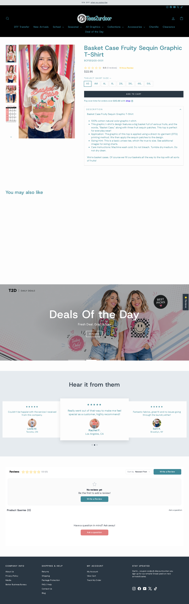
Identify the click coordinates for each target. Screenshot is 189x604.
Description (94, 109)
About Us (10, 571)
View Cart (91, 576)
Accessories (135, 27)
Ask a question (175, 510)
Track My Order (94, 580)
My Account (92, 571)
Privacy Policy (12, 576)
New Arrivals (41, 27)
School (57, 27)
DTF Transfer (21, 27)
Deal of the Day (94, 31)
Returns (45, 571)
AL (104, 83)
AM (96, 83)
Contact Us (47, 589)
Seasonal (74, 27)
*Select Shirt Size (97, 78)
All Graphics (93, 27)
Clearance (169, 27)
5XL (149, 83)
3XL (130, 83)
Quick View (22, 255)
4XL (140, 83)
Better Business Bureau (16, 584)
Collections (114, 27)
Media (8, 580)
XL (112, 83)
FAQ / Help (47, 584)
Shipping (46, 576)
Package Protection (51, 580)
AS (87, 83)
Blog (44, 593)
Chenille (154, 27)
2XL (121, 83)
